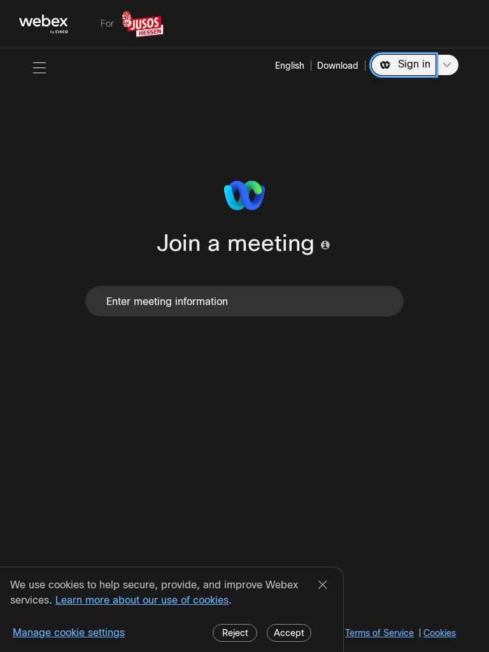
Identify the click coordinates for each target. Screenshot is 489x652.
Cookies (439, 633)
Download (337, 65)
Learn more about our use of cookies (142, 600)
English (289, 65)
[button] (39, 67)
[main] (244, 350)
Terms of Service (379, 633)
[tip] (325, 245)
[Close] (323, 586)
